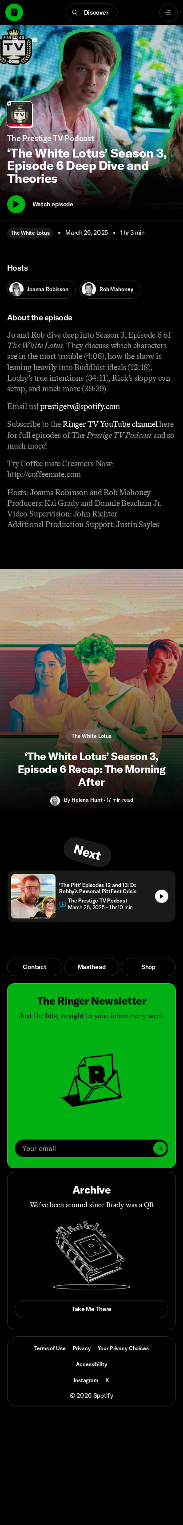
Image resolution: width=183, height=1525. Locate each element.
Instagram (86, 1380)
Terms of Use (49, 1348)
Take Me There (91, 1309)
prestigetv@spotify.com (80, 406)
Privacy (82, 1348)
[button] (92, 12)
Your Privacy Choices (123, 1348)
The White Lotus (30, 232)
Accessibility (91, 1364)
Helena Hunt (87, 799)
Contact (34, 967)
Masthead (92, 967)
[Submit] (160, 1148)
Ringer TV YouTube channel (110, 424)
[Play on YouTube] (35, 40)
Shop (148, 967)
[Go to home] (14, 12)
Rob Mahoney (116, 289)
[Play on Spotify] (15, 40)
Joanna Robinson (47, 289)
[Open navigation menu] (168, 13)
